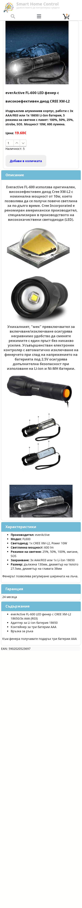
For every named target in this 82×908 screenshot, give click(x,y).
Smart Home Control (37, 4)
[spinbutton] (9, 143)
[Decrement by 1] (23, 143)
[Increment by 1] (16, 143)
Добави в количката (26, 161)
